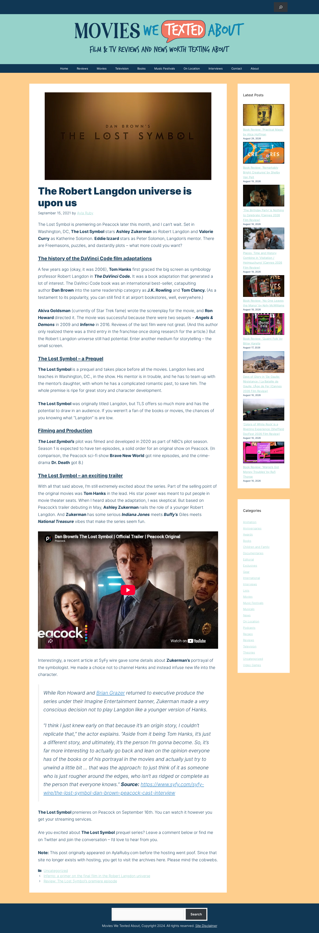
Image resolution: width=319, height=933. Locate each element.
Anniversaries (252, 528)
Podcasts (249, 627)
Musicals (249, 609)
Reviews (82, 68)
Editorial (248, 559)
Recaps (248, 634)
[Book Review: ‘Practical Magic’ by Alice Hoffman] (263, 115)
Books (141, 68)
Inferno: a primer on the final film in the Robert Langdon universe (97, 876)
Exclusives (250, 565)
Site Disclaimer (206, 926)
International (251, 578)
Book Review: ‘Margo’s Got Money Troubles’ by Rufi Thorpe (261, 471)
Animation (250, 522)
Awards (248, 534)
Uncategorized (56, 870)
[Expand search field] (281, 7)
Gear (246, 572)
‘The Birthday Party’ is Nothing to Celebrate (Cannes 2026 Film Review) (263, 214)
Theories (249, 652)
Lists (246, 590)
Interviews (216, 68)
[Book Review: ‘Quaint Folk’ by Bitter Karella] (263, 324)
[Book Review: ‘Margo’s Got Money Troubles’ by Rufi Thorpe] (263, 453)
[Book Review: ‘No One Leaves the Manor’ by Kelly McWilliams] (263, 286)
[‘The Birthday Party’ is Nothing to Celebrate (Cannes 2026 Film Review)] (263, 196)
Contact (236, 68)
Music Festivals (164, 68)
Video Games (252, 665)
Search (196, 914)
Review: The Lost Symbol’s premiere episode (80, 881)
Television (122, 68)
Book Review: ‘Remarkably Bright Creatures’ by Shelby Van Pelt (261, 172)
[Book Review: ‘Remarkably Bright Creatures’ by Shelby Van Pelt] (263, 153)
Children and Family (256, 547)
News (247, 615)
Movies (102, 68)
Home (64, 68)
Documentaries (253, 553)
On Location (192, 68)
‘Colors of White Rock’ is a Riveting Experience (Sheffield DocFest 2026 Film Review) (263, 429)
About (255, 68)
